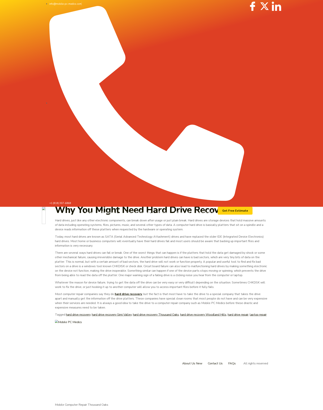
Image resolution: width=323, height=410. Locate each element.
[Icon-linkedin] (276, 6)
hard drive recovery (78, 315)
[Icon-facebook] (252, 6)
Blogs (163, 212)
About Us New (192, 363)
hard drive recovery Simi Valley (112, 315)
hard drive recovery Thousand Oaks (156, 315)
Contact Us (205, 212)
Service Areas (136, 212)
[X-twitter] (264, 6)
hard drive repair (238, 315)
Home (90, 212)
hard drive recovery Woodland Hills (203, 315)
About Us (182, 212)
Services (108, 212)
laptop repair (258, 315)
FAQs (232, 363)
